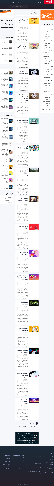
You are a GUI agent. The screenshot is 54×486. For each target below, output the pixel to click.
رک (23, 466)
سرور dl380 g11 (5, 54)
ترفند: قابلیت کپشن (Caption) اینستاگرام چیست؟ (22, 47)
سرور (19, 484)
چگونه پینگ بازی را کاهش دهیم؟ (23, 303)
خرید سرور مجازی (9, 200)
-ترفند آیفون (47, 43)
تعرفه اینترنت (47, 77)
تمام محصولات (21, 469)
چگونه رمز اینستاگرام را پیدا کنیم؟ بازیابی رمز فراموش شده (22, 277)
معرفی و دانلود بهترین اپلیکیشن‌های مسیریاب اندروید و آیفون (22, 97)
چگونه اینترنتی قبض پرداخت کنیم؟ (23, 329)
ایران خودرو (47, 97)
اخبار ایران (48, 69)
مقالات (31, 2)
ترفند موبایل (47, 39)
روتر (23, 460)
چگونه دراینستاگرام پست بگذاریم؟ (23, 253)
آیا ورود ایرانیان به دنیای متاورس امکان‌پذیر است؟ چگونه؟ (4, 93)
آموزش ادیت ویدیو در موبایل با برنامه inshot (22, 228)
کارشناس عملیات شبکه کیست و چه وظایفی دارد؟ (4, 187)
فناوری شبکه (50, 457)
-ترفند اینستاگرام (46, 41)
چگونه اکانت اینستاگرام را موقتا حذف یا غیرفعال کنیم (22, 375)
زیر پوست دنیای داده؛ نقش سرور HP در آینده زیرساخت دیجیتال (4, 173)
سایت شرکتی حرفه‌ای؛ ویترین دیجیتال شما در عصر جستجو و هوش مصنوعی (5, 137)
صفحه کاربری (7, 469)
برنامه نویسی (47, 91)
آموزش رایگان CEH (49, 472)
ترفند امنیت (47, 58)
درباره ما (8, 458)
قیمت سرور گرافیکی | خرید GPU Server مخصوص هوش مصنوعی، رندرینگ (5, 129)
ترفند (27, 2)
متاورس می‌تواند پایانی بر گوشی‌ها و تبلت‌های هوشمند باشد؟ (5, 72)
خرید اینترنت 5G (9, 199)
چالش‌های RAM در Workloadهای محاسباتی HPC (5, 144)
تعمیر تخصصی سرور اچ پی (5, 61)
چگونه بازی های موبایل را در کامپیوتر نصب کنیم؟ (23, 200)
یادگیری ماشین (38, 463)
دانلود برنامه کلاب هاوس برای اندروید (23, 72)
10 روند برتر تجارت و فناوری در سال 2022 (4, 79)
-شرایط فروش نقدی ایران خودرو (46, 100)
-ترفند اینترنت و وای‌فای (46, 53)
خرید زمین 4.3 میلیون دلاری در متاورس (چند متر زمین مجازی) (5, 100)
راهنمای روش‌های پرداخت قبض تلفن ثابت (23, 22)
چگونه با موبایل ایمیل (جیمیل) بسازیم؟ (22, 351)
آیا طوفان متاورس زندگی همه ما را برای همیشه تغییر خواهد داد (4, 86)
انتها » (20, 426)
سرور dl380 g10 (5, 48)
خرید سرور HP (9, 197)
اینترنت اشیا (47, 85)
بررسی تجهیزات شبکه (39, 2)
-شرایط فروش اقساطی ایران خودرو (48, 105)
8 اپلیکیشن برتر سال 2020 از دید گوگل (23, 148)
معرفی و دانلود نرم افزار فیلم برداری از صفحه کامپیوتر (22, 122)
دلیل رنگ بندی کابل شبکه (5, 160)
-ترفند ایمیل (47, 36)
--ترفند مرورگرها (46, 56)
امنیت (51, 459)
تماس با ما (13, 2)
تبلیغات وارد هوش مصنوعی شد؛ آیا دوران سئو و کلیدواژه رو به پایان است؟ (4, 121)
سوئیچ (23, 463)
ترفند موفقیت (47, 61)
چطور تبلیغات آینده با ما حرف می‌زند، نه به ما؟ (5, 167)
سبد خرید (7, 472)
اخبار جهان (48, 71)
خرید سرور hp (5, 42)
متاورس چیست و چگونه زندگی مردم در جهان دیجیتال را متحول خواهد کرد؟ (4, 107)
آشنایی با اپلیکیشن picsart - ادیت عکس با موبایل (22, 401)
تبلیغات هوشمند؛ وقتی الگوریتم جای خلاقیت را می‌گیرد (5, 180)
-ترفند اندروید (47, 45)
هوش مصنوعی (47, 83)
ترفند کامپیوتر (47, 32)
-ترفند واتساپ (47, 48)
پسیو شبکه (10, 202)
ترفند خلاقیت (47, 63)
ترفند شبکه (48, 50)
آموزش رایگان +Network (50, 468)
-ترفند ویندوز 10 (46, 34)
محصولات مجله (20, 2)
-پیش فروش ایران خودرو (46, 110)
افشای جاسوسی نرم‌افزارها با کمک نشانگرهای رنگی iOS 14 (23, 172)
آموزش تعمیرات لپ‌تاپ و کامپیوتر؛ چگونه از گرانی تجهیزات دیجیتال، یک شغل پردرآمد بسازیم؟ (4, 152)
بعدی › (24, 426)
